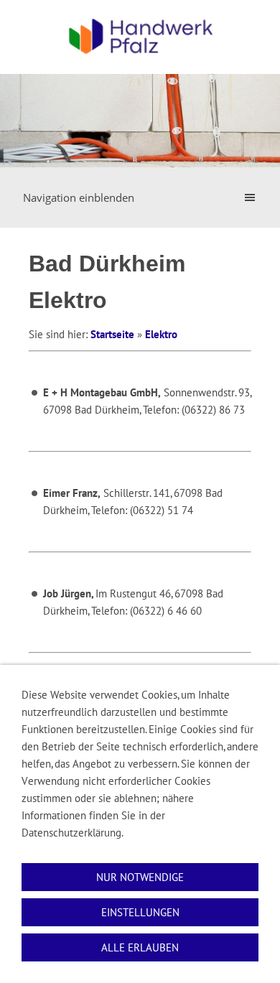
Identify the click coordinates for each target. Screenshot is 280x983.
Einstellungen (140, 912)
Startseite (112, 334)
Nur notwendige (140, 877)
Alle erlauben (140, 947)
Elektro (161, 334)
